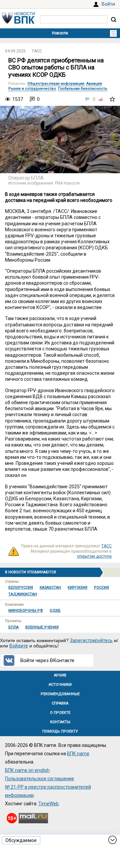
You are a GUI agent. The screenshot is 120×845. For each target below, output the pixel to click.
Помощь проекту (60, 731)
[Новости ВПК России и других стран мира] (18, 22)
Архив (60, 675)
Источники (60, 684)
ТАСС (37, 51)
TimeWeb (48, 803)
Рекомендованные (60, 694)
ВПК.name (78, 753)
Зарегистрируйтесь (91, 640)
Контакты (60, 722)
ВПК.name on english (27, 770)
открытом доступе (94, 556)
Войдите (18, 645)
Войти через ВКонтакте (47, 660)
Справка (60, 703)
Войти (108, 4)
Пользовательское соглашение (39, 778)
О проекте (60, 713)
